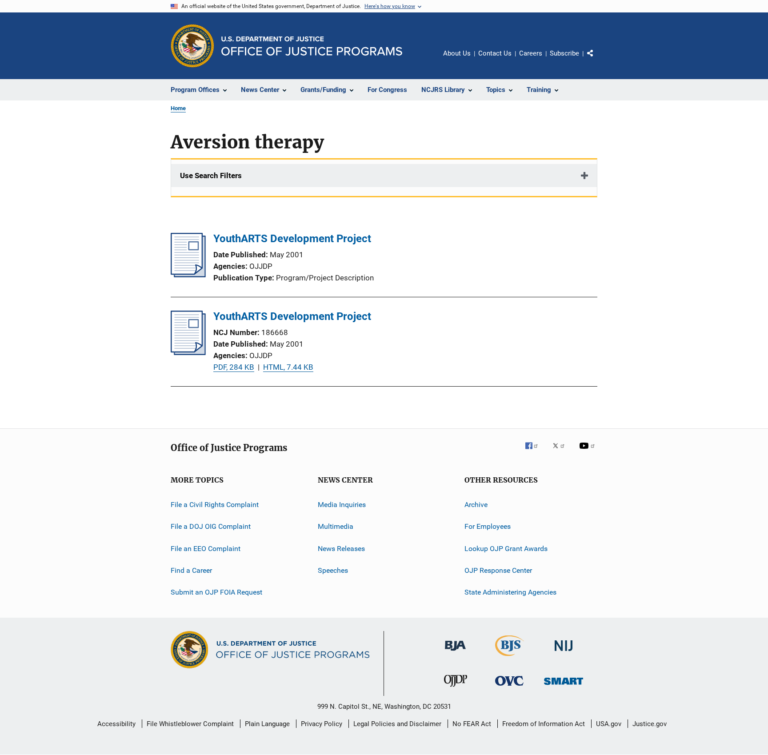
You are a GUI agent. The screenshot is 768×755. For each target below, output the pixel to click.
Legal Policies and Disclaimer (397, 724)
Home (178, 108)
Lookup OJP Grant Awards (506, 548)
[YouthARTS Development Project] (188, 274)
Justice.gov (649, 724)
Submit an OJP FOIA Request (216, 592)
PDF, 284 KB (233, 367)
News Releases (341, 548)
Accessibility (116, 724)
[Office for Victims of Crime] (509, 687)
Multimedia (335, 526)
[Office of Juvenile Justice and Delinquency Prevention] (455, 688)
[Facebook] (535, 452)
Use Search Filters (211, 175)
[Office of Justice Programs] (192, 46)
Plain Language (267, 724)
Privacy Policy (321, 724)
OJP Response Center (498, 570)
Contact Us (495, 53)
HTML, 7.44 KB (288, 367)
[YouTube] (588, 452)
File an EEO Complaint (205, 548)
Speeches (333, 570)
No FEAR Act (471, 724)
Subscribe (564, 53)
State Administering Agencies (510, 592)
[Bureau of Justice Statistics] (509, 658)
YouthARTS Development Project (292, 238)
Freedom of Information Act (543, 724)
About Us (457, 53)
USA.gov (608, 724)
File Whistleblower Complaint (190, 724)
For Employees (487, 526)
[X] (562, 452)
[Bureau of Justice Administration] (455, 652)
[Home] (311, 46)
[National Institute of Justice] (563, 652)
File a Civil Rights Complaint (215, 504)
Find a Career (191, 570)
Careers (530, 53)
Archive (476, 504)
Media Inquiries (342, 504)
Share (597, 59)
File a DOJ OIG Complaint (211, 526)
